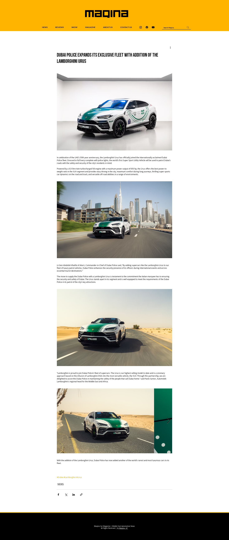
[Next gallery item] (168, 421)
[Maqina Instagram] (140, 27)
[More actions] (170, 47)
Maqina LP (123, 528)
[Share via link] (81, 494)
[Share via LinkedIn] (73, 494)
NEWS (60, 483)
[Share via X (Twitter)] (65, 494)
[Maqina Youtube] (153, 27)
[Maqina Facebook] (146, 27)
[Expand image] (105, 420)
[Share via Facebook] (58, 494)
